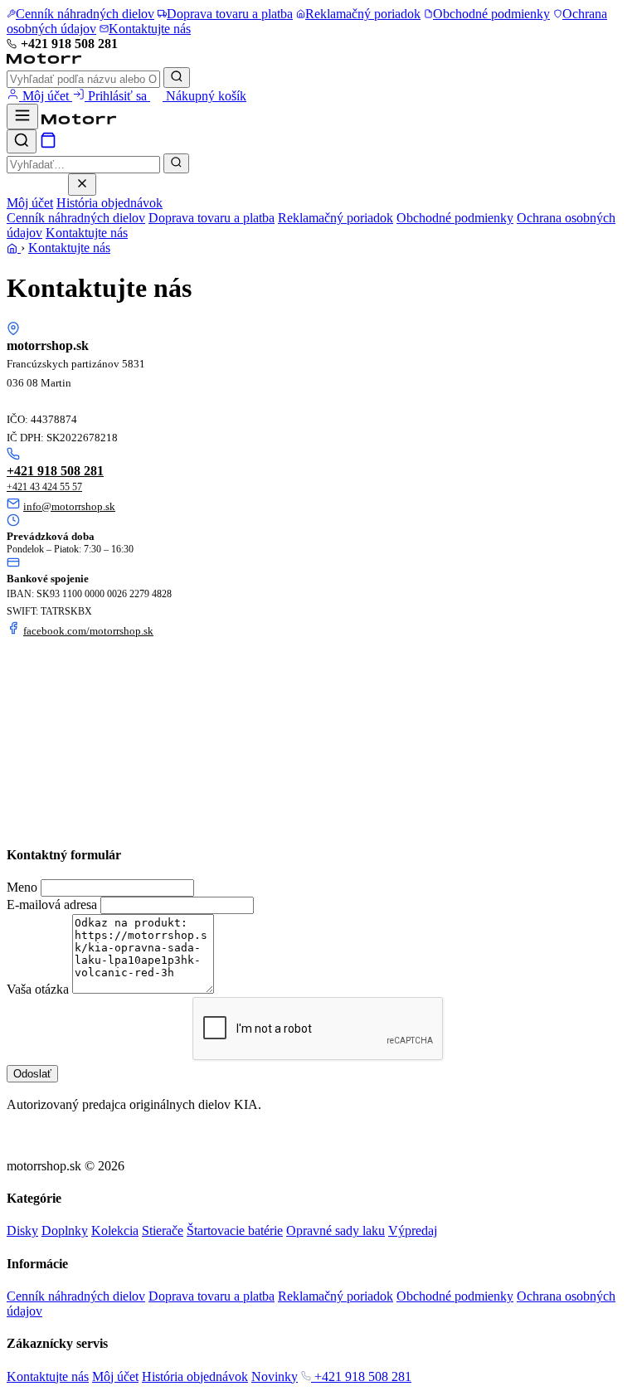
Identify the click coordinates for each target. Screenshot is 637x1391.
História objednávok (109, 203)
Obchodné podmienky (454, 218)
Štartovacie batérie (235, 1230)
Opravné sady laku (335, 1230)
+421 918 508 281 (69, 43)
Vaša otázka (38, 989)
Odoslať (32, 1074)
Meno (22, 887)
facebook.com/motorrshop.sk (88, 631)
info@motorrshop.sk (69, 506)
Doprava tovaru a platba (211, 218)
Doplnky (64, 1230)
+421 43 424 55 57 (44, 487)
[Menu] (22, 116)
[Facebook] (13, 1121)
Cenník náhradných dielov (76, 218)
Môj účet (45, 96)
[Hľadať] (176, 77)
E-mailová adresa (52, 904)
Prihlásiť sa (117, 96)
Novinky (274, 1376)
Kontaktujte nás (87, 233)
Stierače (162, 1230)
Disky (22, 1230)
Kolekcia (115, 1230)
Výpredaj (412, 1230)
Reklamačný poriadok (335, 218)
